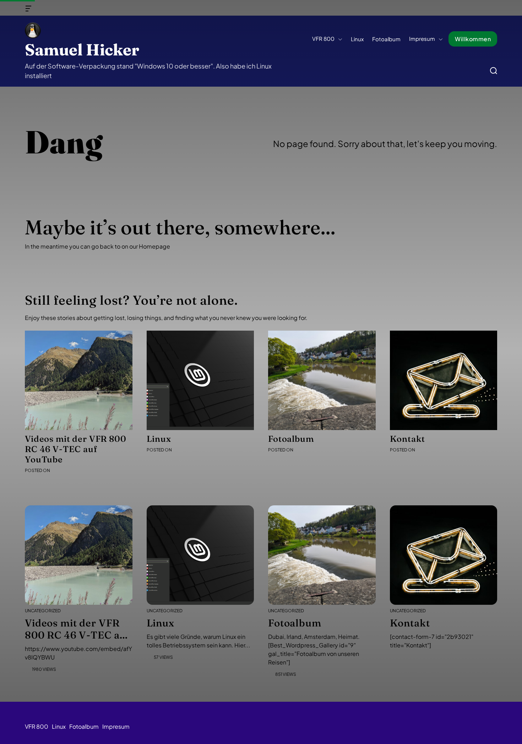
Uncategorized (43, 610)
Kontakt (407, 439)
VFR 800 (323, 38)
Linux (357, 38)
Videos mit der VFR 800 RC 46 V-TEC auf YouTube (75, 449)
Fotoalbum (386, 38)
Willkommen (473, 39)
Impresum (422, 38)
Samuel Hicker (82, 49)
